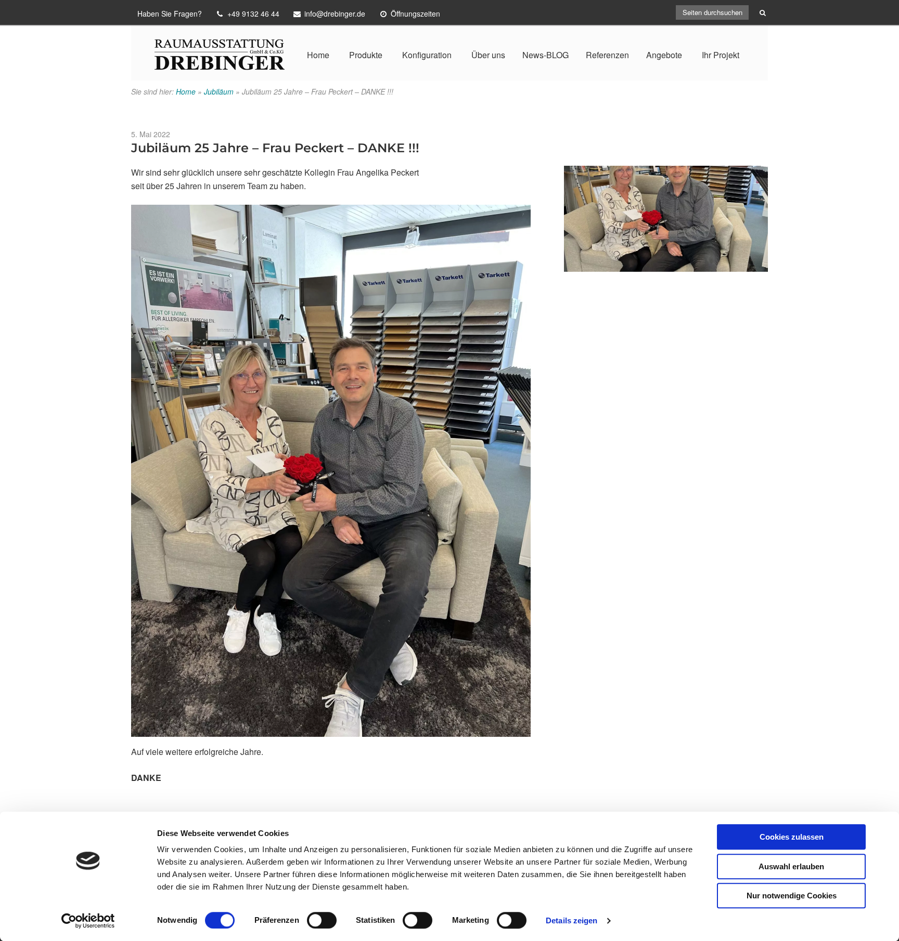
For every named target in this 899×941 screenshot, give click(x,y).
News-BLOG (545, 55)
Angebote (664, 55)
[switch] (322, 920)
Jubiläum (219, 91)
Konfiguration (427, 55)
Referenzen (607, 55)
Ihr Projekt (720, 55)
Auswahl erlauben (791, 866)
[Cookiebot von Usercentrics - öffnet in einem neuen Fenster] (88, 921)
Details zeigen (571, 920)
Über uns (488, 55)
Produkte (365, 55)
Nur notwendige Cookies (792, 895)
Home (318, 55)
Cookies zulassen (792, 836)
